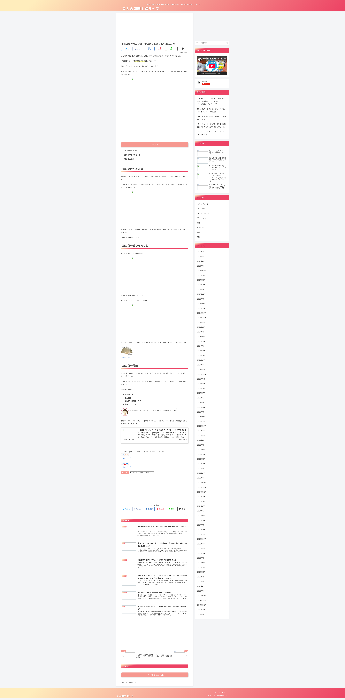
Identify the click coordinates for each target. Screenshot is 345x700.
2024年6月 (201, 341)
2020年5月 (201, 572)
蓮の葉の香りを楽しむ (132, 155)
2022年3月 (201, 468)
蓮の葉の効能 (129, 159)
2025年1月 (201, 308)
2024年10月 (201, 322)
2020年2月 (201, 586)
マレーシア (125, 472)
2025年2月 (201, 304)
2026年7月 (201, 256)
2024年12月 (201, 313)
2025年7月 (201, 285)
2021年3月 (201, 525)
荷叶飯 (141, 472)
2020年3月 (201, 581)
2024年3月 (201, 355)
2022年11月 (201, 431)
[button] (227, 43)
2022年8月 (201, 445)
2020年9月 (201, 553)
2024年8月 (201, 332)
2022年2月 (201, 473)
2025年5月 (201, 289)
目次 (153, 144)
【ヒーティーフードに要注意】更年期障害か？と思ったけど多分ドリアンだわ (211, 125)
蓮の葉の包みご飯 (130, 151)
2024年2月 (201, 360)
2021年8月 (201, 501)
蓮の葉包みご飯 (150, 472)
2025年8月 (201, 280)
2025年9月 (201, 275)
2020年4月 (201, 577)
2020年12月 (201, 539)
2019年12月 (201, 596)
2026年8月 (201, 252)
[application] (212, 65)
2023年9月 (201, 384)
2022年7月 (201, 450)
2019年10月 (201, 605)
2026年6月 (201, 261)
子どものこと (202, 218)
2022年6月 (201, 454)
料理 (198, 223)
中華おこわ (134, 472)
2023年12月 (201, 370)
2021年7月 (201, 506)
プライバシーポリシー (221, 693)
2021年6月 (201, 511)
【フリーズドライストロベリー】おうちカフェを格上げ (211, 133)
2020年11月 (201, 544)
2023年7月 (201, 393)
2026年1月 (201, 266)
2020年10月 (201, 549)
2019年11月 (201, 600)
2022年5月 (201, 459)
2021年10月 (201, 492)
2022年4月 (201, 464)
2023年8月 (201, 388)
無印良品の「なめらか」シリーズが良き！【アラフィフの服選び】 (211, 110)
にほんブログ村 (126, 458)
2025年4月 (201, 294)
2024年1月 (201, 365)
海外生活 (200, 227)
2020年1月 (201, 591)
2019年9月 (201, 610)
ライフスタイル (203, 213)
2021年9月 (201, 497)
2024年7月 (201, 337)
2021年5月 (201, 516)
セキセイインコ (203, 204)
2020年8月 (201, 558)
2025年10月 (201, 271)
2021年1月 (201, 534)
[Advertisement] (155, 27)
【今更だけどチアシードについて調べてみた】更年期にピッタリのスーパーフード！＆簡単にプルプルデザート (211, 101)
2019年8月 (201, 614)
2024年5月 (201, 346)
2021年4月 (201, 520)
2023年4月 (201, 407)
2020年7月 (201, 563)
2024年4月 (201, 351)
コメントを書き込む (155, 675)
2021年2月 (201, 530)
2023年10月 (201, 379)
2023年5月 (201, 403)
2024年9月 (201, 327)
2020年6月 (201, 567)
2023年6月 (201, 398)
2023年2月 (201, 417)
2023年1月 (201, 421)
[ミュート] (222, 73)
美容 (198, 232)
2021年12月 (201, 483)
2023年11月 (201, 374)
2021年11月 (201, 487)
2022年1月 (201, 478)
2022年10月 (201, 435)
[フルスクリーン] (225, 73)
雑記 (198, 237)
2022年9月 (201, 440)
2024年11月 (201, 318)
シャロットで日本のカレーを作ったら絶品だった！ (211, 117)
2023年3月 (201, 412)
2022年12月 (201, 426)
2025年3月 (201, 299)
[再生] (199, 73)
